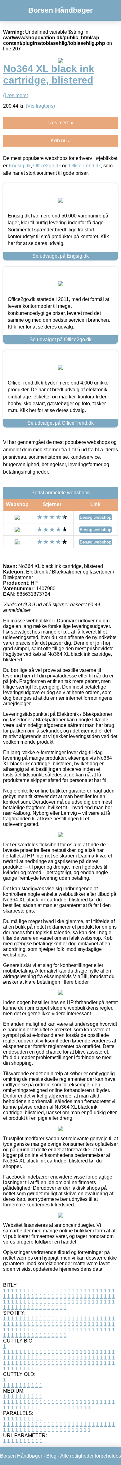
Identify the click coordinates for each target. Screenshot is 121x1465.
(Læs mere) (15, 95)
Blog (51, 1456)
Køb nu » (61, 140)
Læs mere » (60, 122)
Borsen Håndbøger (60, 10)
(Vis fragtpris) (40, 106)
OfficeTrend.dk (85, 165)
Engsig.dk (20, 165)
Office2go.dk (47, 165)
